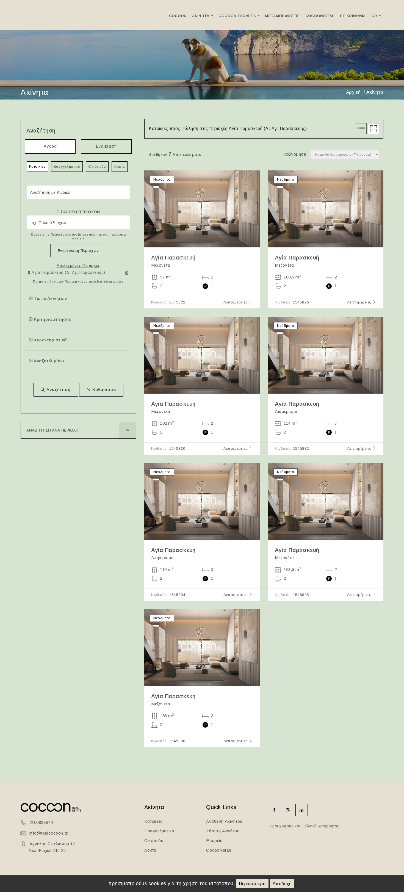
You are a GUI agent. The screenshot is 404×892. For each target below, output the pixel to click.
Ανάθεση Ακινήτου (224, 821)
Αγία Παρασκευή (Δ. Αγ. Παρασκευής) (68, 272)
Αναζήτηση (58, 389)
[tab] (78, 274)
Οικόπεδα (97, 166)
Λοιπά (119, 166)
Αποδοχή (282, 883)
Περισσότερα (252, 883)
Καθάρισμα (103, 389)
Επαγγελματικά (67, 166)
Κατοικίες (37, 166)
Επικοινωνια (353, 16)
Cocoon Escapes (237, 16)
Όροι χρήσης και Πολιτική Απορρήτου (304, 826)
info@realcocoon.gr (48, 833)
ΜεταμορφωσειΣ (282, 16)
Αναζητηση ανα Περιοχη (52, 430)
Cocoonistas (320, 16)
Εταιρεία (214, 840)
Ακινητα (201, 16)
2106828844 (41, 822)
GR (374, 16)
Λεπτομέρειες (236, 302)
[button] (67, 272)
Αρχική (353, 92)
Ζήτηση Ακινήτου (222, 831)
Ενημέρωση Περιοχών (78, 250)
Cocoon (178, 16)
